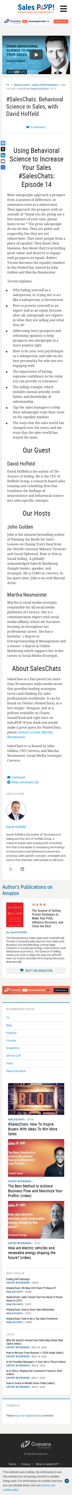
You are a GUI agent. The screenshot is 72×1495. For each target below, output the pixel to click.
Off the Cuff (13, 1055)
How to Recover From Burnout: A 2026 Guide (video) (34, 1353)
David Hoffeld (40, 88)
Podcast (11, 1033)
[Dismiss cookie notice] (67, 1481)
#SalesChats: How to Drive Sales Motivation (30, 1309)
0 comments (38, 127)
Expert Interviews (19, 1181)
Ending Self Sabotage (18, 1279)
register (30, 1415)
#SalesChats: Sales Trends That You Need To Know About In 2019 (34, 1298)
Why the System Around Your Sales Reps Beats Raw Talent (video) (34, 1341)
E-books (11, 1040)
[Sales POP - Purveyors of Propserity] (36, 8)
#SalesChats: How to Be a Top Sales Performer (32, 1318)
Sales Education (16, 1071)
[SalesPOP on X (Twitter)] (10, 869)
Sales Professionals (45, 84)
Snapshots (13, 1048)
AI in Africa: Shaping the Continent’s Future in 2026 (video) (34, 1372)
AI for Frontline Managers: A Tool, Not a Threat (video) (36, 1362)
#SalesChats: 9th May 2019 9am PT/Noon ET (31, 1288)
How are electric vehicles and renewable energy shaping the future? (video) (31, 1252)
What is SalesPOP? (47, 1464)
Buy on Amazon (38, 970)
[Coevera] (36, 1444)
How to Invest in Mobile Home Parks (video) (30, 1383)
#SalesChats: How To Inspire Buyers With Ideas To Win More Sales (32, 1128)
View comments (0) (25, 782)
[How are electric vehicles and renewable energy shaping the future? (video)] (36, 1219)
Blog (9, 1025)
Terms (12, 1464)
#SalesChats (22, 84)
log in (18, 1415)
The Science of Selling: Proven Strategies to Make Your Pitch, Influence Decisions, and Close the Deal (47, 918)
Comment (18, 777)
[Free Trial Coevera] (36, 21)
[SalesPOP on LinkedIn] (22, 869)
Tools (9, 1063)
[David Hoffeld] (16, 810)
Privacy (25, 1464)
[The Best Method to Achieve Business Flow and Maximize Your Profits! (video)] (36, 1157)
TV (7, 84)
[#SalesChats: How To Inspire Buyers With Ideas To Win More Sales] (36, 1098)
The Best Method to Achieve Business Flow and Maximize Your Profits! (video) (35, 1190)
